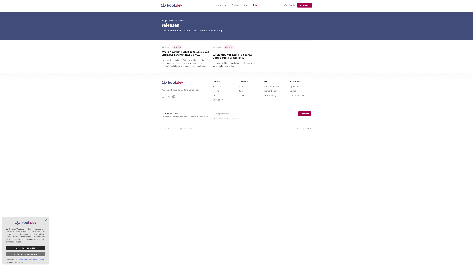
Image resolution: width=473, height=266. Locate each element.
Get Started (304, 5)
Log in (292, 5)
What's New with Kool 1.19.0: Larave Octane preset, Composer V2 (233, 56)
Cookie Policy (270, 95)
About (241, 86)
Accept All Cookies (25, 248)
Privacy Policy (270, 91)
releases (182, 20)
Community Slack (298, 95)
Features (217, 86)
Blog (255, 5)
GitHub (293, 91)
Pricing (235, 5)
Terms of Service (271, 86)
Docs (246, 5)
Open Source (296, 86)
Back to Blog (215, 30)
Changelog (218, 99)
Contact (242, 95)
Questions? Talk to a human (300, 128)
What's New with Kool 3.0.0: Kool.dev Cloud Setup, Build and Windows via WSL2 (185, 53)
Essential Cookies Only (25, 254)
